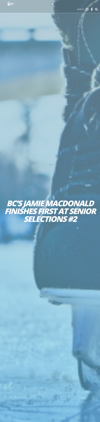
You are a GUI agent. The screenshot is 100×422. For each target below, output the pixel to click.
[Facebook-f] (91, 9)
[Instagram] (87, 9)
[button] (52, 3)
